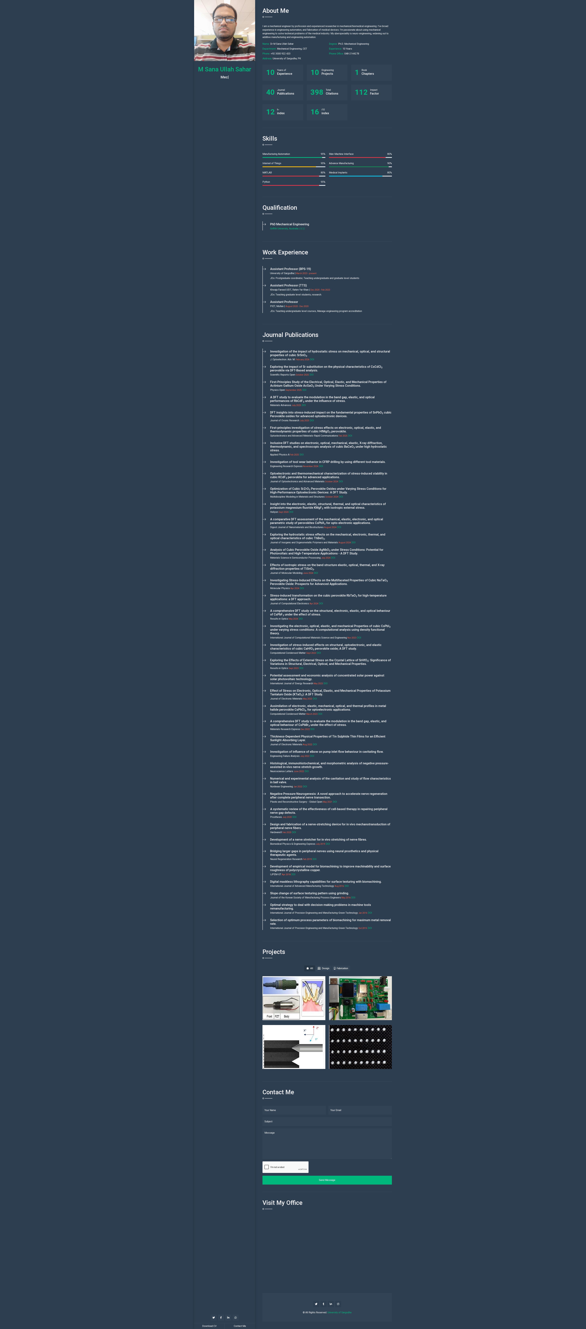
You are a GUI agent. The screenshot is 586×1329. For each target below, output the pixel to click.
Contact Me (240, 1326)
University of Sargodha (339, 1312)
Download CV (209, 1326)
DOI (312, 359)
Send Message (327, 1180)
